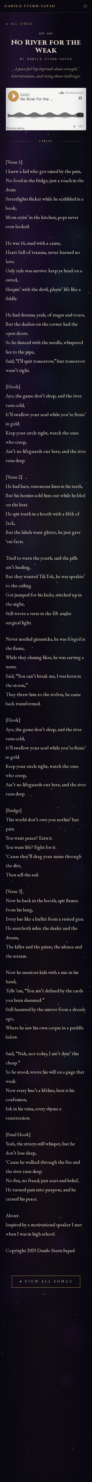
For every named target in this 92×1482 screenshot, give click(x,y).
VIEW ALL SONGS (49, 1281)
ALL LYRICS (22, 24)
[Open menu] (85, 6)
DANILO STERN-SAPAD (29, 6)
